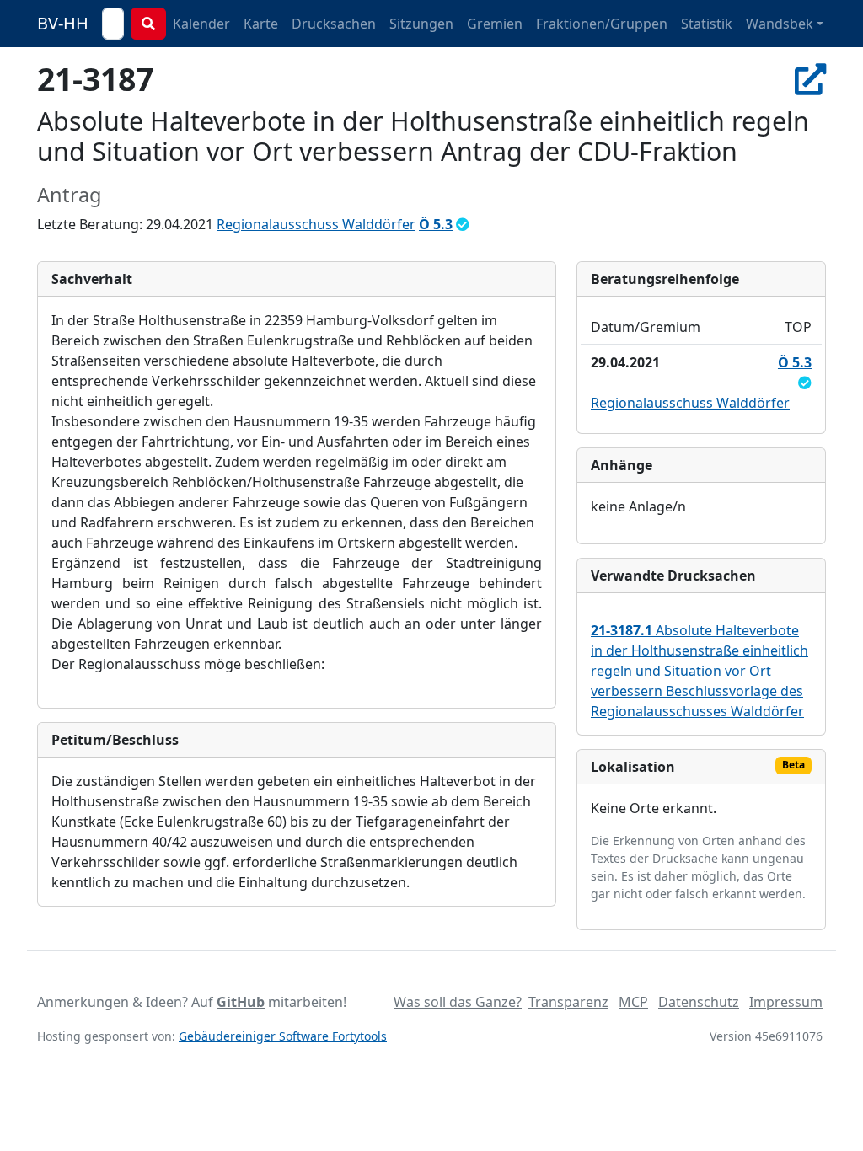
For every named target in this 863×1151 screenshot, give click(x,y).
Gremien (495, 23)
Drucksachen (334, 23)
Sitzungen (421, 23)
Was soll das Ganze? (458, 1002)
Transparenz (568, 1002)
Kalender (201, 23)
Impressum (786, 1002)
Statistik (706, 23)
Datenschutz (698, 1002)
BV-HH (62, 23)
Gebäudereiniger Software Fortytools (283, 1036)
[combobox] (113, 24)
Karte (261, 23)
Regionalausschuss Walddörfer (316, 224)
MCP (633, 1002)
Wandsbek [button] (779, 23)
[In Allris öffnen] (810, 78)
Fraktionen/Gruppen (601, 23)
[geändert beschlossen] (462, 224)
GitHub (241, 1002)
